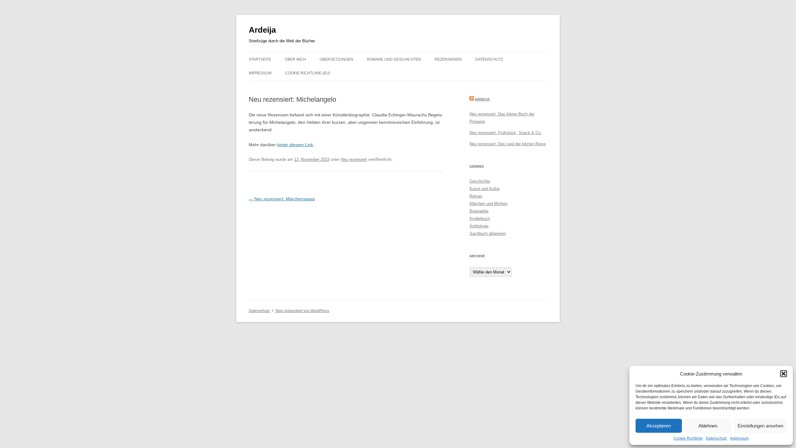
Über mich (295, 59)
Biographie (479, 211)
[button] (783, 374)
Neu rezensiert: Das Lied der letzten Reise (508, 144)
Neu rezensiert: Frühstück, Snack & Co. (506, 132)
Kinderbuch (480, 218)
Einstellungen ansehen (760, 425)
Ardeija (262, 30)
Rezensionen (448, 59)
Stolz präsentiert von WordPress (302, 311)
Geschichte (480, 181)
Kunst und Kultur (485, 188)
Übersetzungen (336, 59)
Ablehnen (707, 425)
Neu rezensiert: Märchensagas (282, 198)
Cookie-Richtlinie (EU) (307, 73)
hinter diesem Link (295, 144)
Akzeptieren (658, 425)
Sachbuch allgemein (488, 233)
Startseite (260, 59)
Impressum (739, 438)
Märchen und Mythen (488, 203)
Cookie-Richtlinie (688, 438)
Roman (476, 196)
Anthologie (479, 226)
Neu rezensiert (354, 159)
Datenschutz (716, 438)
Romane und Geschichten (394, 59)
